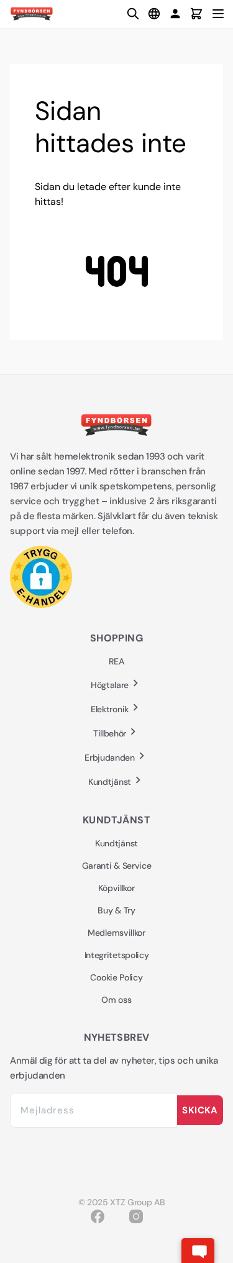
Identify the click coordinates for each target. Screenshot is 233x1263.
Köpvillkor (116, 888)
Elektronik (110, 709)
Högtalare (110, 684)
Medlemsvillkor (116, 932)
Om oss (116, 999)
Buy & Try (116, 910)
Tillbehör (109, 733)
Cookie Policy (116, 977)
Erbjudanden (110, 757)
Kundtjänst (109, 781)
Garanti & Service (117, 865)
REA (116, 661)
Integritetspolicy (117, 955)
